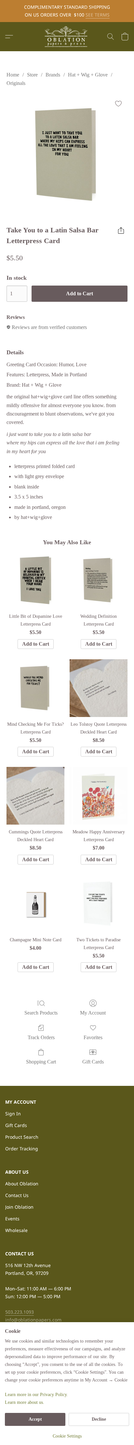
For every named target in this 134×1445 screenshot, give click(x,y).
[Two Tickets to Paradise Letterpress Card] (98, 904)
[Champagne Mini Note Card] (35, 904)
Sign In (13, 1113)
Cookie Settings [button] (67, 1436)
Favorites (93, 1037)
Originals (16, 83)
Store (32, 74)
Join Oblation (19, 1207)
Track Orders (41, 1037)
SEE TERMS (98, 15)
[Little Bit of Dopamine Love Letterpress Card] (35, 580)
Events (12, 1219)
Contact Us (17, 1195)
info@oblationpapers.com (33, 1320)
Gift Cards (93, 1061)
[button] (67, 36)
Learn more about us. (24, 1402)
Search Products (41, 1013)
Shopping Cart (41, 1061)
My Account (93, 1013)
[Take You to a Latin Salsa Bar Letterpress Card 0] (67, 154)
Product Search (21, 1137)
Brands (53, 74)
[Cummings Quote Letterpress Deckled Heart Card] (35, 796)
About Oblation (21, 1184)
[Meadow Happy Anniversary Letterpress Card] (98, 796)
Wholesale (16, 1230)
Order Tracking (21, 1148)
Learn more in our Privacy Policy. (36, 1394)
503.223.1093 (19, 1312)
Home (13, 74)
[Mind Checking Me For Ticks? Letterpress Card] (35, 688)
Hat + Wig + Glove (88, 74)
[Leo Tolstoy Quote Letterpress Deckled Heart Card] (98, 688)
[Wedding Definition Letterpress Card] (98, 580)
